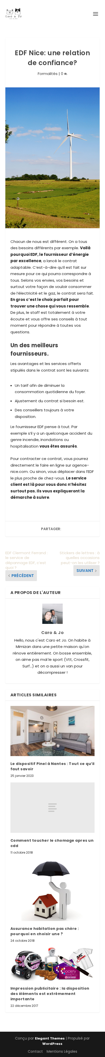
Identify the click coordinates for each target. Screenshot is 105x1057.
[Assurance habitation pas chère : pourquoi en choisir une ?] (52, 890)
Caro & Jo (52, 633)
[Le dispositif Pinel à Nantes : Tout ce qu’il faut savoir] (52, 731)
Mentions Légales (62, 1051)
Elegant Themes (50, 1038)
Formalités (48, 73)
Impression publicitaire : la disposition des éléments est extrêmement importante (49, 994)
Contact (35, 1051)
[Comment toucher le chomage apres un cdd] (52, 807)
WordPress (52, 1043)
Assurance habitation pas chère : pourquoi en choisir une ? (44, 931)
